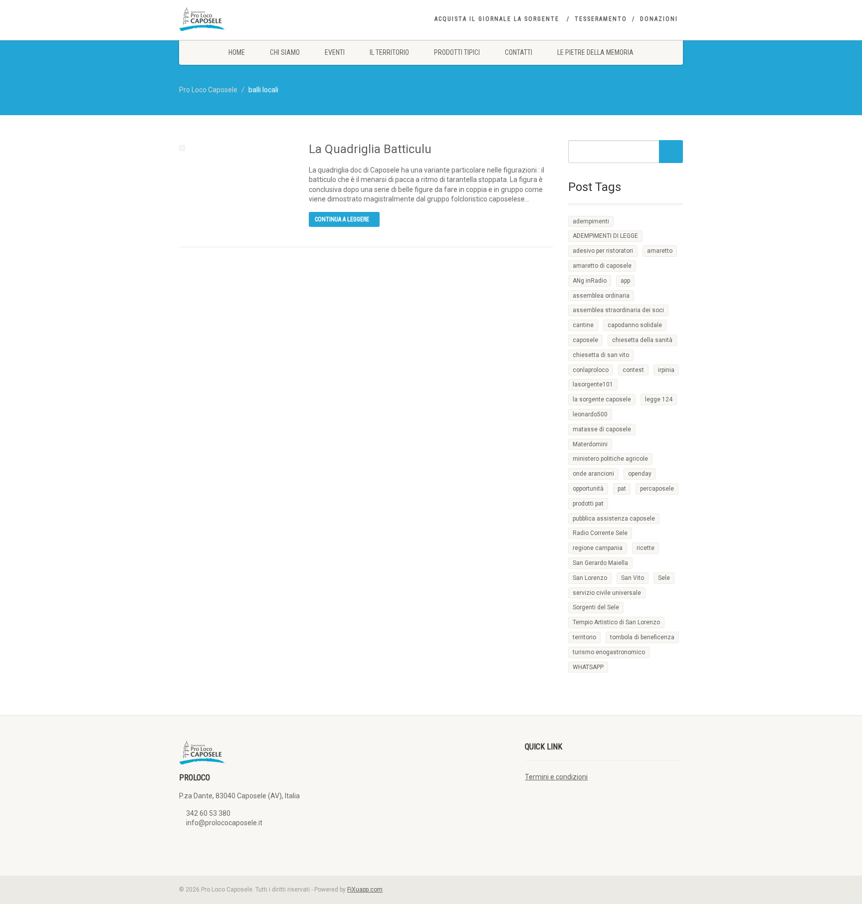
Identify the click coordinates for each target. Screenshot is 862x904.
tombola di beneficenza (642, 637)
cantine (583, 325)
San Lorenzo (590, 577)
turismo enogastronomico (609, 652)
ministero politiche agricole (610, 458)
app (625, 280)
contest (633, 369)
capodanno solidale (635, 325)
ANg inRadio (590, 280)
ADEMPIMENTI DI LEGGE (605, 235)
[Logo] (258, 19)
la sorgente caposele (602, 399)
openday (639, 473)
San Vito (632, 577)
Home (236, 52)
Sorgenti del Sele (596, 607)
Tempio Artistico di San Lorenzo (616, 622)
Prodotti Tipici (457, 52)
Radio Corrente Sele (600, 533)
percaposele (657, 488)
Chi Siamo (285, 52)
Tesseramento (601, 18)
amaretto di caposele (602, 265)
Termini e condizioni (556, 777)
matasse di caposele (602, 429)
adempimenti (591, 221)
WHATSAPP (588, 667)
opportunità (588, 488)
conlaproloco (591, 369)
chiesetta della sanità (642, 340)
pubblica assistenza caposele (614, 518)
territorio (584, 637)
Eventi (335, 52)
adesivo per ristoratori (603, 250)
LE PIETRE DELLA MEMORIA (595, 52)
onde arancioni (593, 473)
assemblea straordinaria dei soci (618, 310)
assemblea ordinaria (601, 295)
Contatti (518, 52)
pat (622, 488)
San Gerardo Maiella (600, 562)
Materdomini (590, 444)
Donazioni (659, 18)
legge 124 (658, 399)
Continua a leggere (342, 219)
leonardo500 (590, 414)
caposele (585, 340)
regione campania (598, 547)
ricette (645, 547)
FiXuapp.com (365, 889)
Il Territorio (389, 52)
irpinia (666, 369)
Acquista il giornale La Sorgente (496, 18)
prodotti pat (588, 503)
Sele (664, 577)
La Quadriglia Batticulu (370, 149)
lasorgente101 (593, 384)
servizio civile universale (607, 592)
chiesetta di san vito (601, 355)
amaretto (659, 250)
